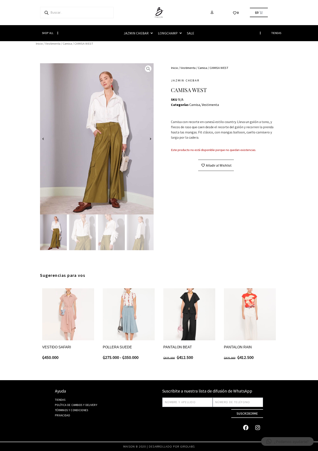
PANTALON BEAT (177, 347)
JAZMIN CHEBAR (185, 80)
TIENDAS (276, 33)
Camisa (67, 43)
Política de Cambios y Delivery (76, 405)
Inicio (39, 43)
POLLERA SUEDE (117, 347)
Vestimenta (52, 43)
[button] (139, 33)
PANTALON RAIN (238, 347)
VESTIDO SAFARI (56, 347)
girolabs (187, 446)
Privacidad (62, 415)
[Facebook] (245, 427)
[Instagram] (257, 427)
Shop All (47, 33)
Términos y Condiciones (71, 410)
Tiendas (60, 400)
